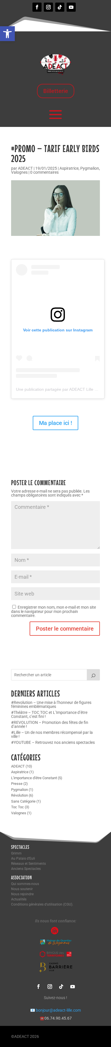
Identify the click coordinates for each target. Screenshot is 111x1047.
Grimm (16, 853)
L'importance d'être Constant (34, 778)
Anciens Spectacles (26, 869)
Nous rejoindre (22, 894)
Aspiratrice (69, 168)
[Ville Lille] (55, 933)
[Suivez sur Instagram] (48, 7)
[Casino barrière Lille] (55, 971)
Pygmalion (89, 168)
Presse (16, 783)
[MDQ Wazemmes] (55, 944)
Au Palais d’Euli (23, 858)
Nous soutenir (22, 889)
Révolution (19, 795)
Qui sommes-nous (25, 884)
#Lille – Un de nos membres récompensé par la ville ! (52, 734)
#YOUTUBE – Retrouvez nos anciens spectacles (53, 742)
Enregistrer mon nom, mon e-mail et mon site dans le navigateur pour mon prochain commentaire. (53, 611)
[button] (7, 33)
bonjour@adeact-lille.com (55, 1010)
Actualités (18, 899)
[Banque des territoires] (55, 956)
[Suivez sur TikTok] (59, 7)
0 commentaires (44, 172)
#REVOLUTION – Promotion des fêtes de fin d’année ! (49, 724)
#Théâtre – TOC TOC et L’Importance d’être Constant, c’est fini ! (49, 714)
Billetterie (55, 91)
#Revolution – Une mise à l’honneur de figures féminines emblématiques (51, 704)
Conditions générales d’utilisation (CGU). (42, 904)
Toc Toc (17, 807)
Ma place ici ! (55, 423)
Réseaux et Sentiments (28, 864)
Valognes (19, 172)
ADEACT (25, 168)
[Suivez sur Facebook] (37, 7)
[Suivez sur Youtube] (71, 7)
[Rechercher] (93, 675)
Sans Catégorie (23, 801)
